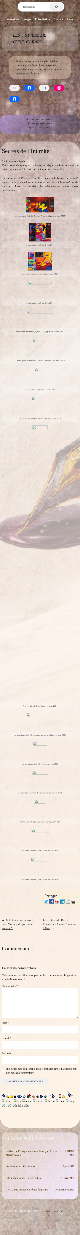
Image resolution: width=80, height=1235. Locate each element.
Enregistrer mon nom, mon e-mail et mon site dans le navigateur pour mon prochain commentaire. (41, 1070)
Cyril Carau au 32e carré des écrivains (27, 1189)
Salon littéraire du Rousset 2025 (23, 1177)
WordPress (11, 1219)
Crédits (48, 1211)
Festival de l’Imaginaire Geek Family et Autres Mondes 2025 (31, 1153)
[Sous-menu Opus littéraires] (51, 127)
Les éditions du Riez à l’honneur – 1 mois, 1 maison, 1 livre (60, 924)
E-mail (6, 1038)
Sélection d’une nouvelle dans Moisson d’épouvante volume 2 (18, 924)
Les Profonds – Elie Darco (20, 1166)
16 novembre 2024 (64, 1189)
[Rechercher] (56, 7)
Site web (6, 1053)
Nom (5, 1022)
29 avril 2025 (67, 1177)
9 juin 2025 (68, 1166)
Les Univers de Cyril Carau (22, 1211)
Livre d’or (58, 1211)
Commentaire (10, 986)
